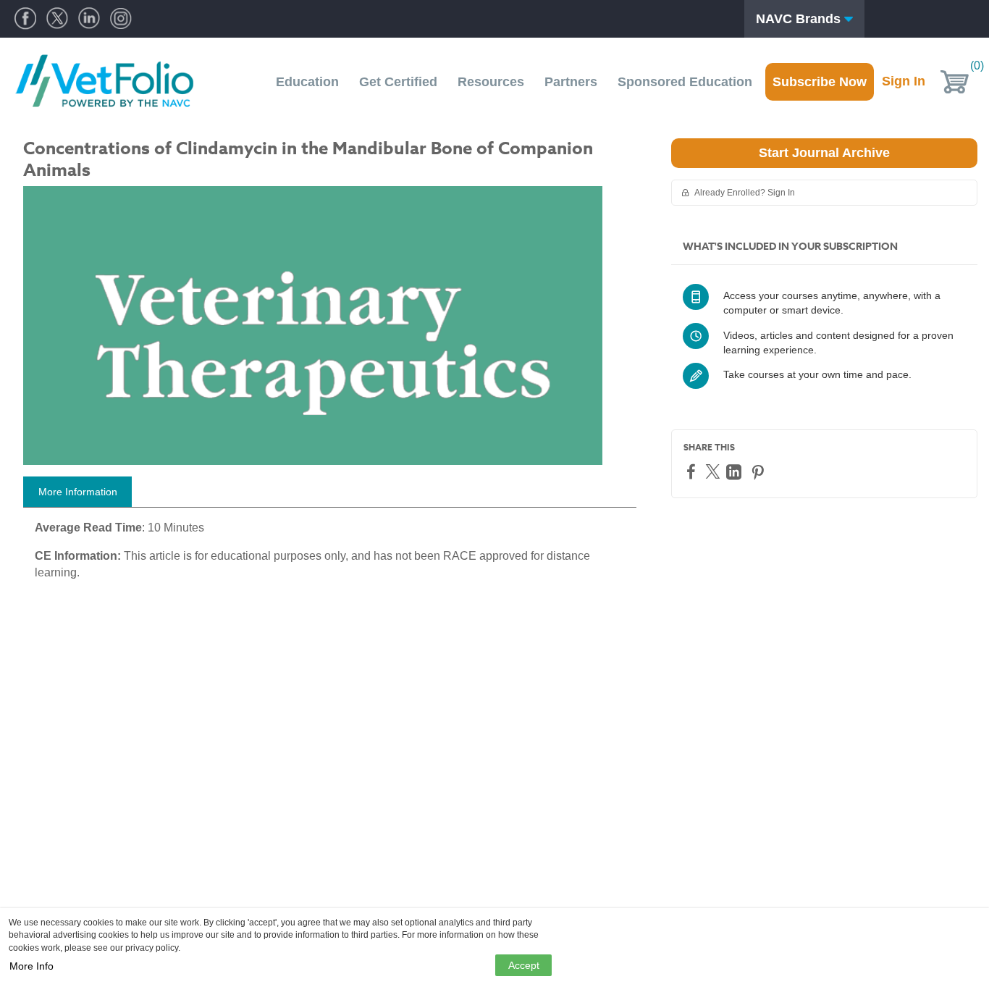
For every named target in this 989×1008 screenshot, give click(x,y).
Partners (570, 82)
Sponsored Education (685, 82)
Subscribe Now (820, 82)
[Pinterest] (759, 471)
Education (307, 82)
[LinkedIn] (735, 471)
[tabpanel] (329, 556)
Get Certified (398, 82)
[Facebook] (692, 471)
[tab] (77, 491)
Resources (491, 82)
